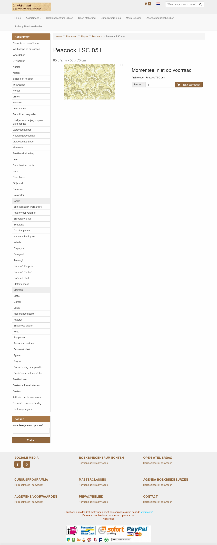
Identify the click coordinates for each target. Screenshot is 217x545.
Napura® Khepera (23, 266)
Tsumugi (18, 260)
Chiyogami (19, 248)
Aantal (137, 84)
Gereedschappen (22, 129)
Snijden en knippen (23, 78)
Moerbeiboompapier (24, 313)
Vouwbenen (19, 84)
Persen (17, 90)
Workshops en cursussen (26, 49)
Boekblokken (20, 379)
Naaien (17, 66)
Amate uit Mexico (23, 349)
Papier (16, 201)
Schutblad (19, 224)
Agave (17, 355)
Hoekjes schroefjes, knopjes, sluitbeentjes (28, 122)
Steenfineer (19, 177)
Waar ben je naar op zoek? (28, 425)
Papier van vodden (24, 343)
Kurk (15, 171)
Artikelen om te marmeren (27, 397)
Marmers (18, 290)
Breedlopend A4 (22, 218)
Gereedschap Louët (23, 141)
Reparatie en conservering (27, 403)
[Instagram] (26, 464)
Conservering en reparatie (28, 367)
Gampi (17, 301)
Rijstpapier (19, 337)
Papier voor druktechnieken (28, 373)
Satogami (19, 254)
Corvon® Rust (21, 278)
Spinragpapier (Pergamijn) (28, 206)
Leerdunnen (19, 108)
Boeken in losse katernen (26, 385)
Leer (15, 159)
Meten (16, 72)
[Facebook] (17, 464)
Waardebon (19, 55)
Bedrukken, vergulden (24, 114)
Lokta (17, 307)
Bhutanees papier (23, 325)
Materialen (18, 147)
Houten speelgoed (23, 409)
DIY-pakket (19, 60)
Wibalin (18, 242)
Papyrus (18, 319)
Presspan (18, 189)
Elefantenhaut (21, 284)
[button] (158, 3)
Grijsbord (18, 183)
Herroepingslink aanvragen (93, 463)
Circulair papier (22, 230)
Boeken (17, 391)
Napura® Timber (23, 272)
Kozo (16, 331)
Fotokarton (19, 195)
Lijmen (16, 96)
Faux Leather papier (24, 165)
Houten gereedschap (24, 135)
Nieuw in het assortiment (26, 43)
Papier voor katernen (25, 212)
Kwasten (17, 102)
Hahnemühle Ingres (24, 236)
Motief (17, 295)
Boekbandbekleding (23, 153)
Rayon (17, 361)
